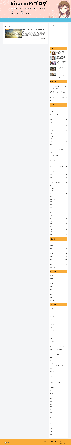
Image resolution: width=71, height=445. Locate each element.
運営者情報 (51, 441)
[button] (66, 26)
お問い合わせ (46, 441)
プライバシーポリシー (58, 441)
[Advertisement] (58, 38)
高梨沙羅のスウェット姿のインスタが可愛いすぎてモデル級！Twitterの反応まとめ (58, 93)
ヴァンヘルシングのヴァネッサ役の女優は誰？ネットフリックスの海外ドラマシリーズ (58, 99)
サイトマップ (65, 441)
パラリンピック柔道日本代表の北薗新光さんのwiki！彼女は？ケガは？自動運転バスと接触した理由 (58, 87)
